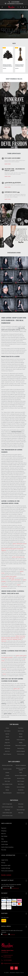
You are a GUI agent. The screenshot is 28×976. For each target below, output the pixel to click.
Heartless (15, 639)
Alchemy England (21, 751)
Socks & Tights (7, 778)
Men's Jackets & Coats (7, 784)
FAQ (2, 839)
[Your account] (23, 7)
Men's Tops (7, 781)
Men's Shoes (21, 784)
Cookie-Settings (5, 868)
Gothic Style (4, 844)
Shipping (3, 830)
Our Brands (4, 841)
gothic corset (19, 655)
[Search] (18, 7)
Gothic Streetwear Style (7, 806)
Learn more (8, 164)
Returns (3, 833)
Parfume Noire (20, 748)
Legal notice (4, 860)
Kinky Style (20, 804)
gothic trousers (9, 657)
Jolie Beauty (7, 748)
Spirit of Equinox (7, 754)
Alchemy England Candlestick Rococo (7, 65)
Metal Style (7, 809)
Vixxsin (20, 639)
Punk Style (20, 806)
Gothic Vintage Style (7, 804)
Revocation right (5, 865)
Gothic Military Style (7, 812)
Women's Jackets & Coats (21, 775)
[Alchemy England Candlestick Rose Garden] (20, 54)
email (4, 674)
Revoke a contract (6, 875)
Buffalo (20, 742)
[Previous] (2, 59)
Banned (13, 637)
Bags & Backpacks (7, 792)
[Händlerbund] (14, 888)
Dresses (7, 772)
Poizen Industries (5, 637)
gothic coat (17, 688)
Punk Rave (22, 636)
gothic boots (9, 576)
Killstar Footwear (21, 792)
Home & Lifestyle (21, 787)
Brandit (20, 736)
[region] (14, 60)
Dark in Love (21, 731)
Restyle (17, 637)
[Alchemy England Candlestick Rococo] (8, 54)
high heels (11, 578)
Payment (3, 828)
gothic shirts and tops (7, 548)
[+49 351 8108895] (11, 968)
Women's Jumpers (7, 769)
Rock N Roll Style (21, 809)
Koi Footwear (7, 745)
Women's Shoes (20, 778)
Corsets (7, 775)
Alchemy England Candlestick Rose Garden (19, 65)
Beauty (7, 789)
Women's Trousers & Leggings (20, 769)
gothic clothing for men (18, 557)
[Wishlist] (21, 7)
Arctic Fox (7, 751)
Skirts (20, 772)
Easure (7, 736)
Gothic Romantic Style (7, 815)
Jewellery (7, 787)
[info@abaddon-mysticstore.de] (16, 968)
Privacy (3, 862)
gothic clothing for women (20, 543)
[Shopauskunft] (5, 888)
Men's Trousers (20, 781)
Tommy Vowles (20, 754)
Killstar (17, 636)
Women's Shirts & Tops (7, 765)
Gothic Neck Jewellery (7, 847)
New (14, 43)
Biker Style (20, 812)
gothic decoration (16, 579)
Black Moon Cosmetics (20, 745)
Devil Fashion (7, 731)
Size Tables (4, 836)
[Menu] (2, 7)
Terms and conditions (7, 870)
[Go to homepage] (14, 7)
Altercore (3, 641)
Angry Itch (9, 639)
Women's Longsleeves (21, 765)
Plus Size (4, 669)
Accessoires (20, 789)
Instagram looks (14, 253)
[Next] (26, 59)
